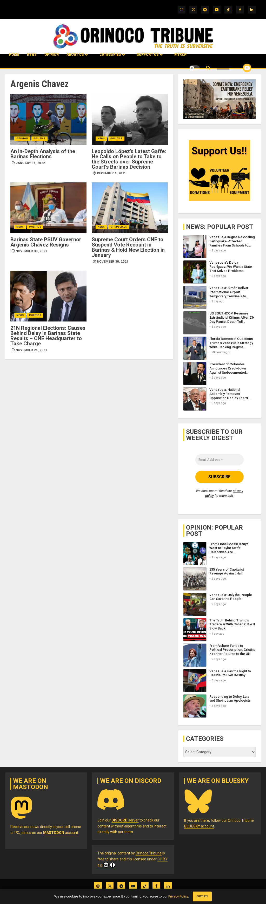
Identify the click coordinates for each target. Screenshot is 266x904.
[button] (208, 68)
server (125, 820)
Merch (180, 54)
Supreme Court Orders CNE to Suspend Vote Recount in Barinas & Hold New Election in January (128, 247)
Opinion (51, 54)
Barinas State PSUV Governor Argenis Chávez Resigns (45, 242)
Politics (39, 138)
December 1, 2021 (111, 173)
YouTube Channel (239, 68)
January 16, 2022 (30, 163)
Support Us (148, 54)
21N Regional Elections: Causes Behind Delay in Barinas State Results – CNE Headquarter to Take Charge (47, 336)
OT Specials (118, 226)
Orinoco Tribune (149, 853)
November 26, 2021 (31, 350)
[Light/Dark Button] (194, 68)
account (60, 833)
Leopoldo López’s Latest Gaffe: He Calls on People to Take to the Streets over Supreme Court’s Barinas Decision (129, 159)
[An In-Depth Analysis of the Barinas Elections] (48, 119)
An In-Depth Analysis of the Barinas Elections (42, 154)
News (32, 54)
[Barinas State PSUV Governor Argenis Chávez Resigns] (48, 207)
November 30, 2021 (31, 251)
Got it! (202, 896)
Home (14, 54)
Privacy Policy (178, 896)
